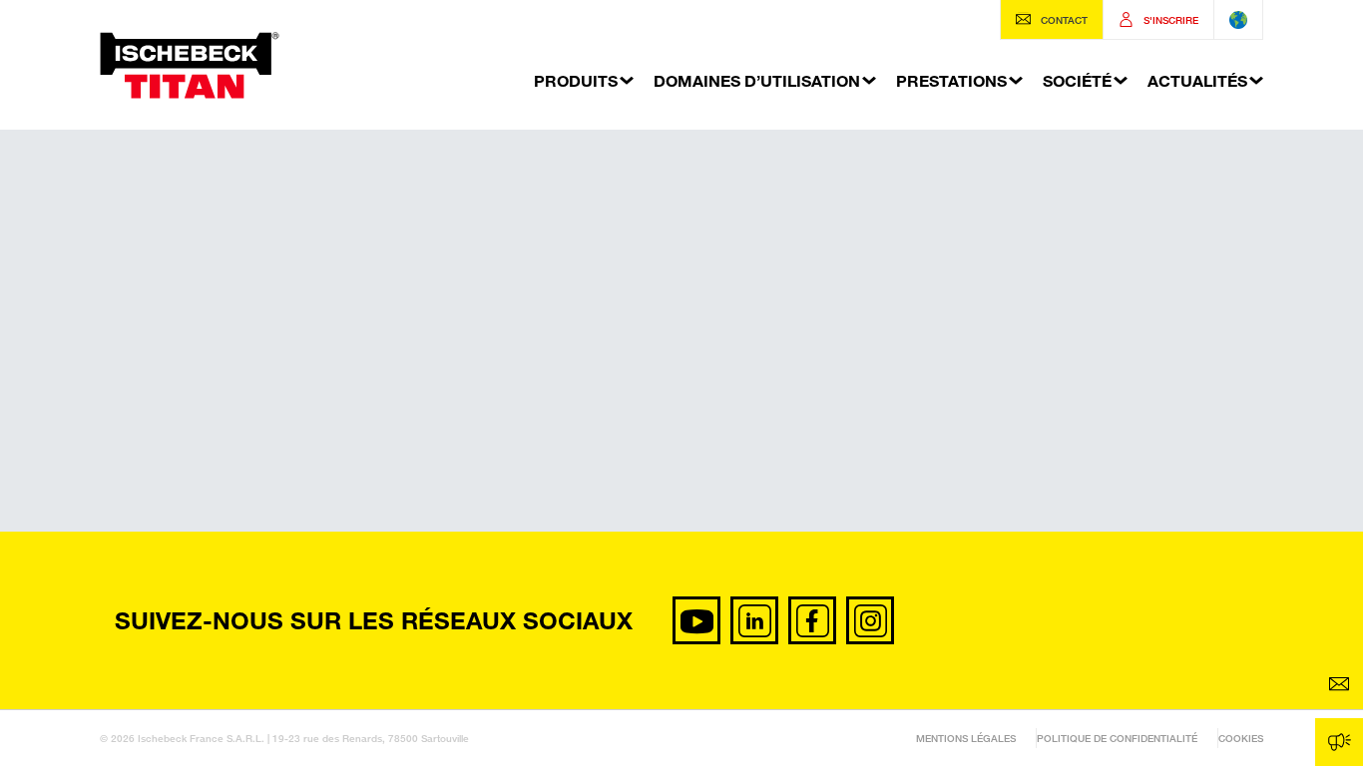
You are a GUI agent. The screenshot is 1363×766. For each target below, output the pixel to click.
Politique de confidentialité (1117, 738)
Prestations (951, 80)
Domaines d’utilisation (757, 80)
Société (1077, 80)
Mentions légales (966, 738)
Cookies (1240, 738)
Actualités (1197, 80)
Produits (576, 80)
